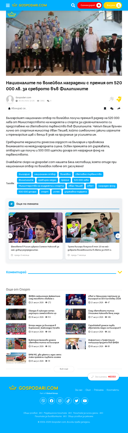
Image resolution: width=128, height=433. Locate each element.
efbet (90, 185)
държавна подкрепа (75, 191)
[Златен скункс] (119, 99)
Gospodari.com (23, 97)
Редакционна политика (55, 413)
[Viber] (43, 400)
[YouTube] (85, 400)
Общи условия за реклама (80, 416)
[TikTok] (68, 400)
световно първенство (88, 174)
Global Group (52, 393)
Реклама (99, 390)
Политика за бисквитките (48, 416)
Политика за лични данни (85, 413)
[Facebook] (51, 400)
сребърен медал (47, 180)
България (24, 174)
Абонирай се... (19, 108)
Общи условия (31, 413)
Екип (88, 390)
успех (56, 191)
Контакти (113, 390)
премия (65, 180)
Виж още (64, 369)
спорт (44, 191)
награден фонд (106, 185)
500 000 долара (27, 191)
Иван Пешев (75, 185)
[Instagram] (59, 400)
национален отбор (45, 174)
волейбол (65, 174)
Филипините (26, 180)
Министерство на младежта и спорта (41, 185)
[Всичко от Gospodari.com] (10, 99)
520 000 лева (81, 180)
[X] (76, 400)
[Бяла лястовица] (111, 99)
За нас (78, 390)
